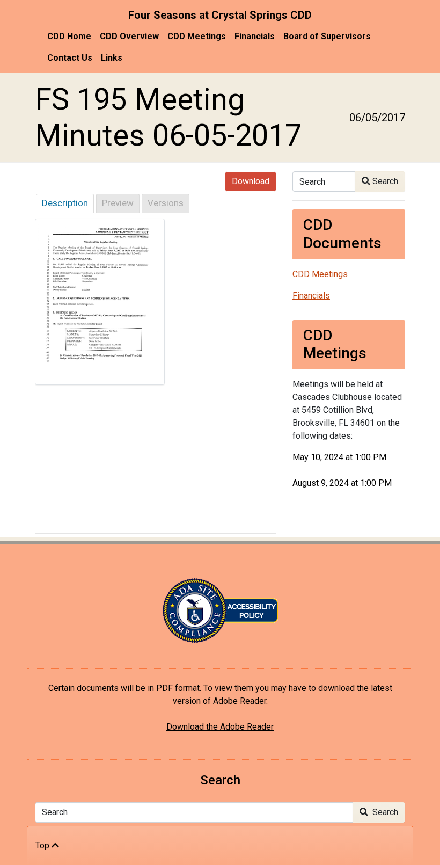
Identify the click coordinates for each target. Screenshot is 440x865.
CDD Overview (129, 36)
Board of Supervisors (327, 36)
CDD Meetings (196, 36)
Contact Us (69, 58)
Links (111, 58)
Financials (254, 36)
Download (250, 181)
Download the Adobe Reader (220, 727)
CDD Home (69, 36)
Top (43, 845)
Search (384, 181)
